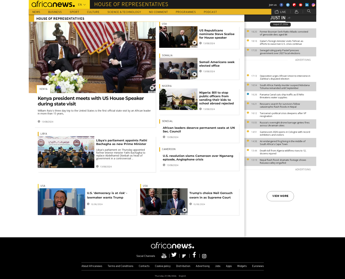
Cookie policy (163, 266)
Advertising (203, 266)
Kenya (43, 89)
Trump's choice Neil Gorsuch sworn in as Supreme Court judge (211, 195)
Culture (93, 12)
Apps (229, 266)
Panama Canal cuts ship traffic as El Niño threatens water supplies (282, 96)
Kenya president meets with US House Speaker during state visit (91, 101)
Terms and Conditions (120, 266)
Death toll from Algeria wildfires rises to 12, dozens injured (283, 152)
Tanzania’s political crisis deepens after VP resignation (283, 114)
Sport (74, 12)
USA (164, 24)
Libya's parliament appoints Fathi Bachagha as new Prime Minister (121, 142)
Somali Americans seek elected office (216, 63)
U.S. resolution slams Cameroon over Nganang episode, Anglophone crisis (198, 157)
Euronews (258, 266)
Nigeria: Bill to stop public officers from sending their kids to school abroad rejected (216, 98)
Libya (43, 134)
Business (55, 12)
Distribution (183, 266)
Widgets (242, 266)
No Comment (158, 12)
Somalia (167, 55)
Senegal (167, 121)
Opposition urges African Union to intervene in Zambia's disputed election (285, 77)
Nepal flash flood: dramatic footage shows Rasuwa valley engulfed (283, 161)
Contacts (144, 266)
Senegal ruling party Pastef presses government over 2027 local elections (280, 52)
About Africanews (91, 266)
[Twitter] (174, 256)
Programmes (186, 12)
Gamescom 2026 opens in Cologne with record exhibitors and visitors (285, 133)
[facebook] (195, 256)
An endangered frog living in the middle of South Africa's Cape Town (282, 143)
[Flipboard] (185, 256)
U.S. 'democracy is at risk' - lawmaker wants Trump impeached (107, 195)
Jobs (217, 266)
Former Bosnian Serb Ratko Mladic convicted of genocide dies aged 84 (284, 33)
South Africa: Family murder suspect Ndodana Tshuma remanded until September (285, 86)
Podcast (210, 12)
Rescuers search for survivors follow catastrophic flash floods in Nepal (280, 105)
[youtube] (164, 256)
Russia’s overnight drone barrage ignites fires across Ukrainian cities (285, 124)
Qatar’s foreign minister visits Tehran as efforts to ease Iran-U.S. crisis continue (281, 42)
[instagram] (204, 256)
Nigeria (167, 86)
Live (282, 12)
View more (280, 196)
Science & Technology (124, 12)
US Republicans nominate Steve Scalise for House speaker (216, 34)
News (36, 12)
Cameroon (169, 149)
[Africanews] (52, 3)
